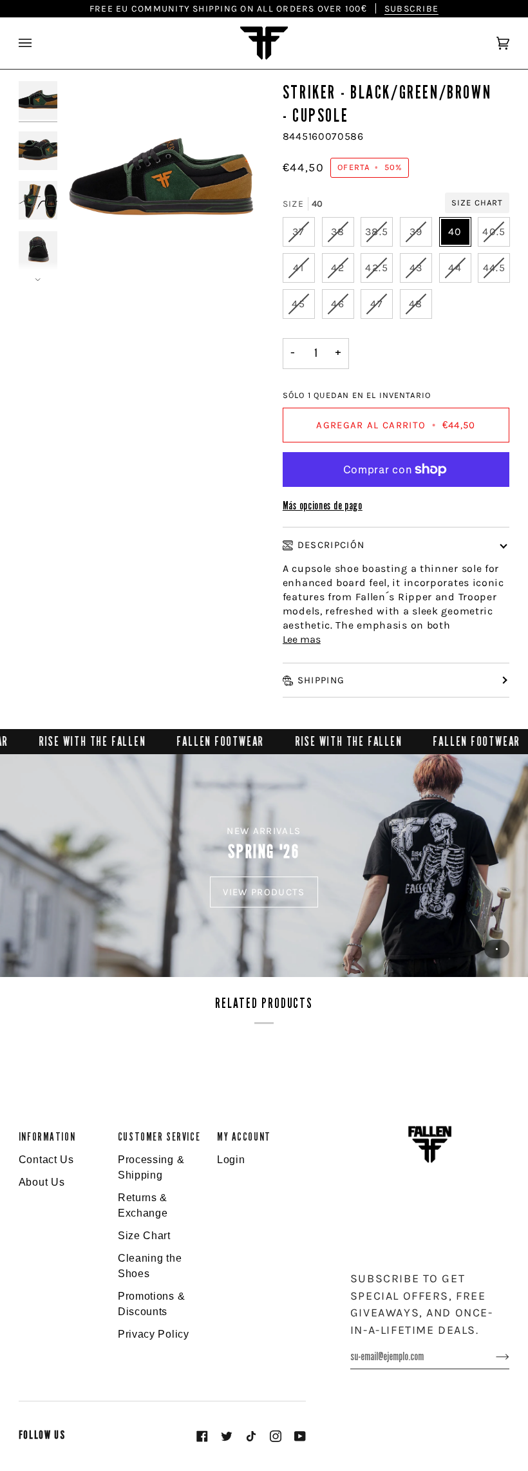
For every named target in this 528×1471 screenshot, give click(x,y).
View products (264, 892)
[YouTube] (300, 1436)
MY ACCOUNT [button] (244, 1137)
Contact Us (46, 1159)
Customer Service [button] (159, 1137)
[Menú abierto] (38, 43)
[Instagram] (275, 1436)
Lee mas (302, 639)
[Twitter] (226, 1436)
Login (231, 1159)
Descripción (331, 545)
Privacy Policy (153, 1334)
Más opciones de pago (323, 506)
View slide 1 (497, 949)
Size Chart (477, 202)
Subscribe (411, 8)
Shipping (321, 680)
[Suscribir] (492, 1356)
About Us (42, 1182)
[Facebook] (202, 1436)
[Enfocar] (164, 181)
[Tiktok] (251, 1436)
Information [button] (47, 1137)
